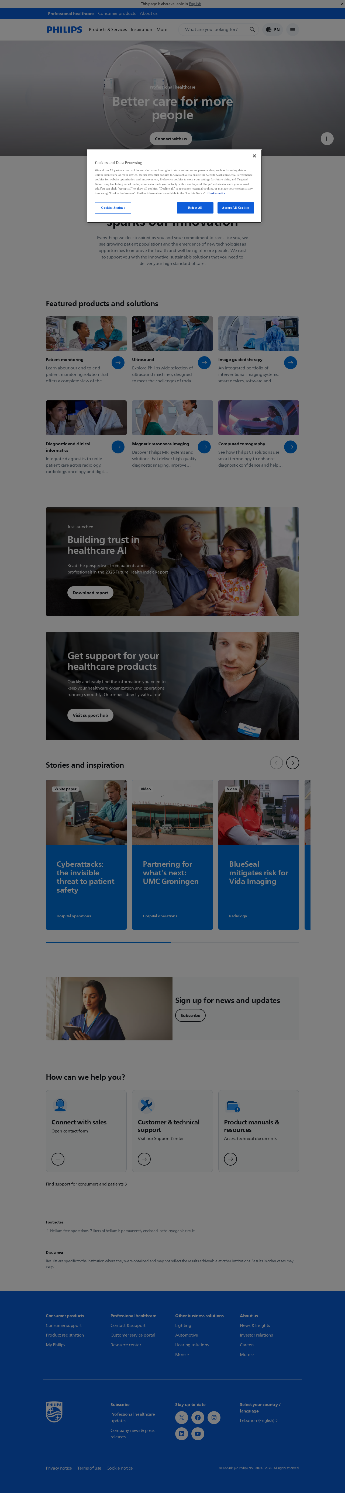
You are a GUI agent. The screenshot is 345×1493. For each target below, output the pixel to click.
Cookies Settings (113, 207)
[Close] (254, 156)
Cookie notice (216, 193)
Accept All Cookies (235, 207)
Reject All (195, 207)
